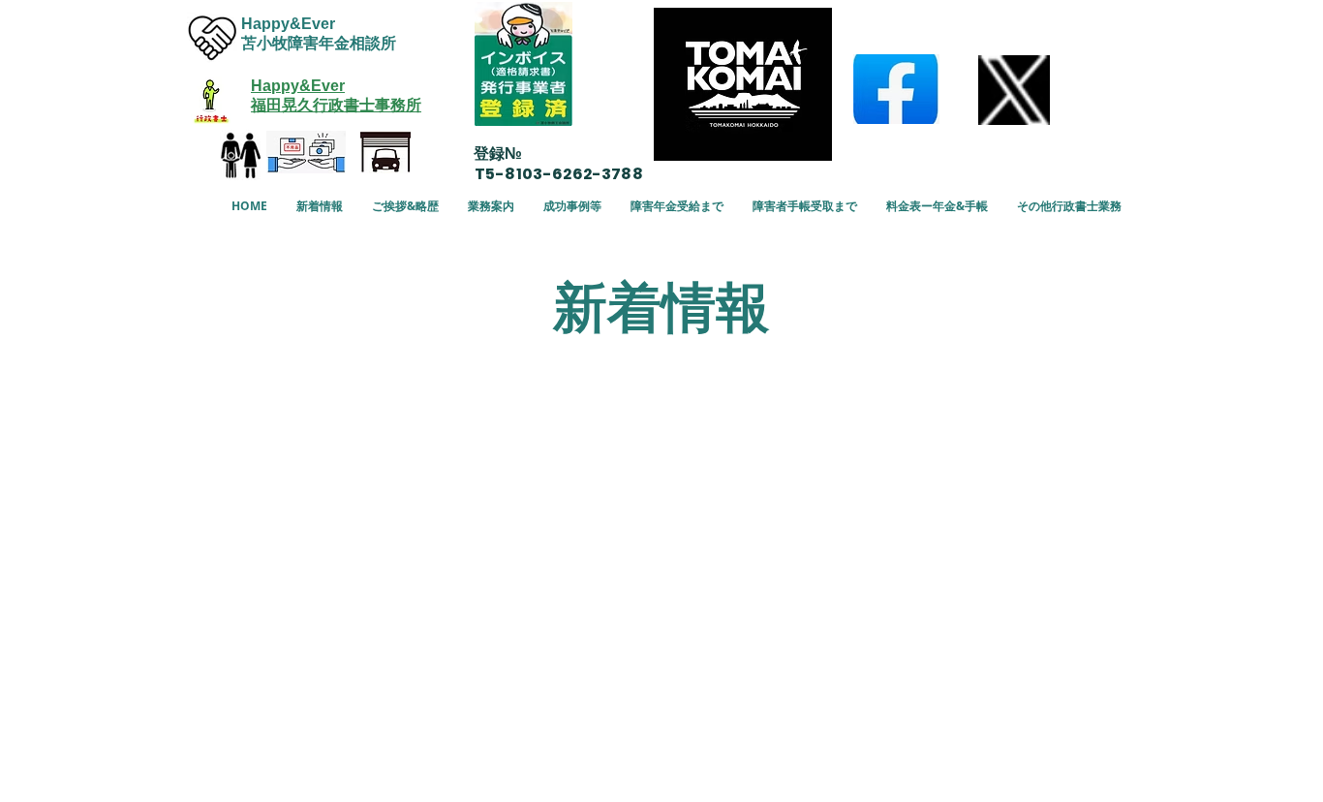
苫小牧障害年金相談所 (318, 43)
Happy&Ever (288, 23)
